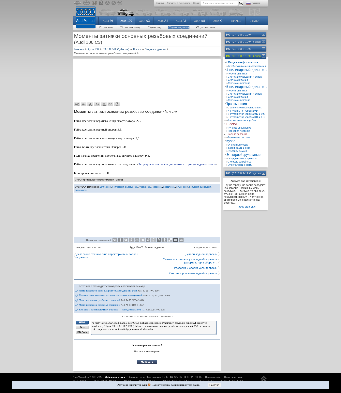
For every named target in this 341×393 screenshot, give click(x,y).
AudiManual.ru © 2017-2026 (87, 377)
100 (126, 20)
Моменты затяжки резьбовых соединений (111, 300)
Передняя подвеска (239, 131)
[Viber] (148, 240)
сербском (157, 187)
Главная (160, 3)
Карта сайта (184, 3)
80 (108, 20)
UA (176, 377)
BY (171, 377)
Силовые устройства (239, 161)
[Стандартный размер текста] (90, 104)
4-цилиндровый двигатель (246, 70)
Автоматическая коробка (242, 120)
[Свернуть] (263, 55)
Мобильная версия (115, 377)
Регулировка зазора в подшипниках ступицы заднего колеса (177, 164)
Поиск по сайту (213, 377)
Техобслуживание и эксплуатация (247, 66)
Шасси (231, 124)
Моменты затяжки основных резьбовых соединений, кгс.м (119, 290)
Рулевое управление (239, 127)
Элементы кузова (238, 144)
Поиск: (196, 3)
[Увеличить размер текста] (97, 104)
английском (105, 187)
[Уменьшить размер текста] (84, 104)
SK (196, 377)
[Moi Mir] (137, 240)
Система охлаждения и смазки (245, 76)
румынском (182, 187)
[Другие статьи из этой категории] (104, 104)
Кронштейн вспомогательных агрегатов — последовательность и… (122, 309)
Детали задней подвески (201, 254)
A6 (181, 20)
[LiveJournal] (159, 240)
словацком (205, 187)
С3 (154, 27)
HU (200, 377)
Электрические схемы (240, 165)
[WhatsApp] (153, 240)
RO (188, 377)
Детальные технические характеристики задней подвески (107, 255)
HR (184, 377)
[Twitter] (126, 240)
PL (192, 377)
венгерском (81, 190)
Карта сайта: (154, 377)
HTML (82, 322)
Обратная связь (135, 377)
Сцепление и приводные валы (245, 107)
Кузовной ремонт (237, 151)
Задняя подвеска (237, 134)
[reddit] (181, 240)
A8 (199, 20)
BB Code (82, 332)
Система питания (238, 80)
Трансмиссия (236, 104)
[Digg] (175, 240)
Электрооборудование (243, 155)
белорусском (131, 187)
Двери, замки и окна (239, 148)
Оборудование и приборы (242, 158)
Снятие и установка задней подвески (193, 273)
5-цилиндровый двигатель (246, 87)
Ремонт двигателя (238, 73)
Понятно (214, 385)
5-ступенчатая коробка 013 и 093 (246, 114)
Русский (256, 3)
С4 (105, 27)
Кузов (230, 141)
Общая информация (242, 62)
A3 (144, 20)
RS (180, 377)
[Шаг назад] (77, 104)
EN (163, 377)
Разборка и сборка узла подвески (195, 267)
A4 (162, 20)
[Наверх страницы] (263, 380)
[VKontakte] (114, 240)
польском (194, 187)
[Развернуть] (263, 34)
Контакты (171, 3)
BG (167, 377)
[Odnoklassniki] (131, 240)
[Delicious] (170, 240)
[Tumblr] (164, 240)
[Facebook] (120, 240)
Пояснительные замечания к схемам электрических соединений (124, 295)
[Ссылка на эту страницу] (110, 104)
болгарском (118, 187)
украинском (145, 187)
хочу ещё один (247, 206)
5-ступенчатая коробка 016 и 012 (246, 117)
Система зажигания (239, 83)
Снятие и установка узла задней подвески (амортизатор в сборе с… (190, 261)
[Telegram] (142, 240)
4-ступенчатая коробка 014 (243, 110)
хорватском (169, 187)
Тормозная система (239, 137)
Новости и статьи (233, 377)
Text (82, 327)
